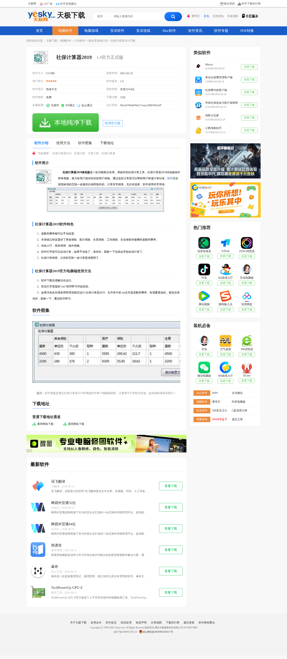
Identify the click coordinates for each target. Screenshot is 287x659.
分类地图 (156, 622)
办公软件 (201, 392)
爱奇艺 (196, 16)
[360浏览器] (246, 341)
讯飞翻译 (58, 481)
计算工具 (93, 153)
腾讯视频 (204, 304)
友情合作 (96, 622)
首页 (39, 31)
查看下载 (171, 486)
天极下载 (71, 15)
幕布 (54, 567)
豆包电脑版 (247, 277)
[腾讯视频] (204, 296)
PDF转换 (247, 31)
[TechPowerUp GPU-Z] (38, 592)
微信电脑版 (204, 375)
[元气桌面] (225, 341)
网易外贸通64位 (63, 524)
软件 (170, 178)
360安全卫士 (219, 410)
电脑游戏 (91, 31)
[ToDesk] (225, 243)
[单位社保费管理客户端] (198, 80)
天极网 (32, 3)
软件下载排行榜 (251, 3)
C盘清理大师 (239, 410)
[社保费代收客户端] (198, 92)
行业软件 (79, 40)
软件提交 (111, 622)
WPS (215, 392)
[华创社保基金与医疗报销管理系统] (198, 105)
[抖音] (204, 270)
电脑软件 (65, 31)
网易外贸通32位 (63, 503)
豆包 (206, 16)
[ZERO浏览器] (246, 243)
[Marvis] (198, 67)
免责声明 (141, 622)
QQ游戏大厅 (225, 277)
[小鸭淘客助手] (198, 130)
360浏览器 (247, 349)
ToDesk (225, 251)
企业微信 (237, 392)
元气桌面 (225, 349)
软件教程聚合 (207, 622)
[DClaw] (246, 368)
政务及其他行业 (98, 40)
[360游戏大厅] (225, 368)
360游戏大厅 (225, 375)
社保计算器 (108, 153)
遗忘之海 (237, 419)
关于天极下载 (78, 622)
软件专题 (221, 31)
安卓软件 (117, 31)
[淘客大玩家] (198, 118)
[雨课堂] (38, 550)
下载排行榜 (172, 622)
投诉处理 (126, 622)
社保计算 (79, 153)
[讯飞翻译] (38, 486)
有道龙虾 (232, 16)
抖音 (204, 277)
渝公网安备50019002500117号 (158, 631)
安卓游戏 (143, 31)
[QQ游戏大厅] (225, 270)
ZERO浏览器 (247, 251)
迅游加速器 (204, 251)
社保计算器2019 (61, 153)
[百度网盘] (246, 296)
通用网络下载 (45, 424)
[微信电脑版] (204, 368)
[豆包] (204, 341)
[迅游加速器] (204, 243)
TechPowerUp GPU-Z (67, 587)
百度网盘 (246, 304)
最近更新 (229, 3)
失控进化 (218, 16)
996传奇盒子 (219, 419)
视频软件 (201, 401)
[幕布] (38, 571)
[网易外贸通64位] (38, 528)
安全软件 (201, 410)
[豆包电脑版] (246, 270)
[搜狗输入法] (225, 296)
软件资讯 (195, 31)
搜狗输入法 (225, 304)
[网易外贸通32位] (38, 507)
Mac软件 (169, 31)
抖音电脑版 (238, 401)
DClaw (247, 375)
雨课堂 (56, 545)
